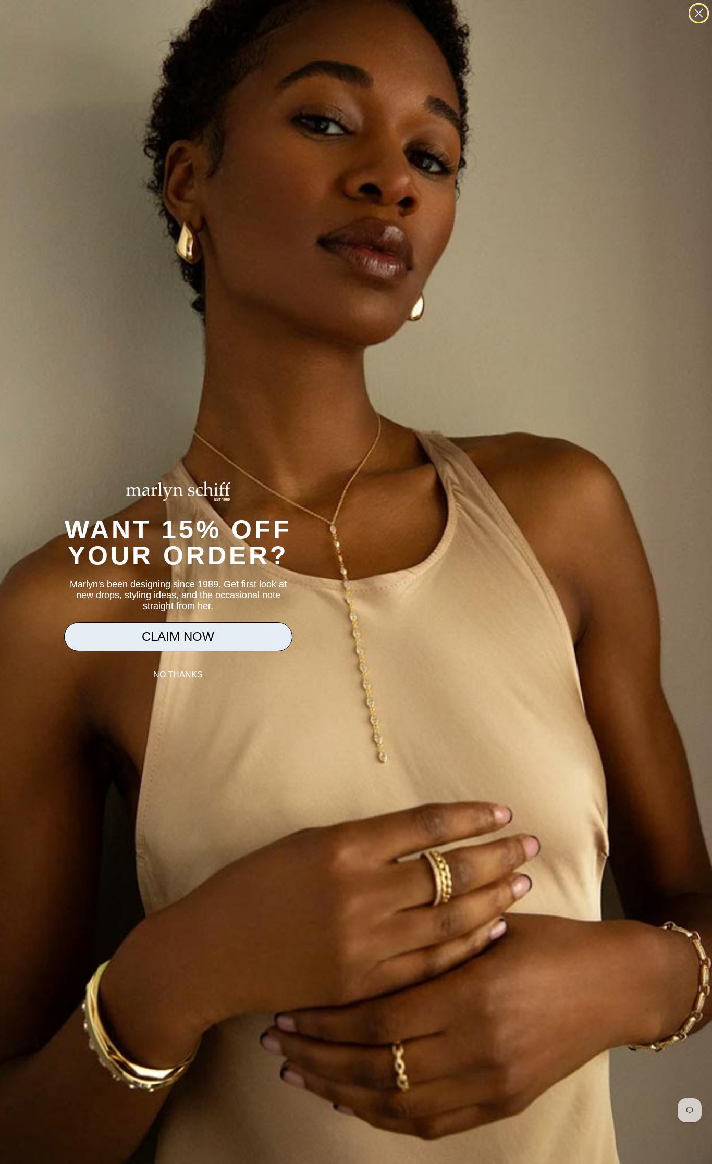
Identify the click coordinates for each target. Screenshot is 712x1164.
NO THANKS (178, 674)
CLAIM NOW (178, 636)
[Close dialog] (699, 13)
